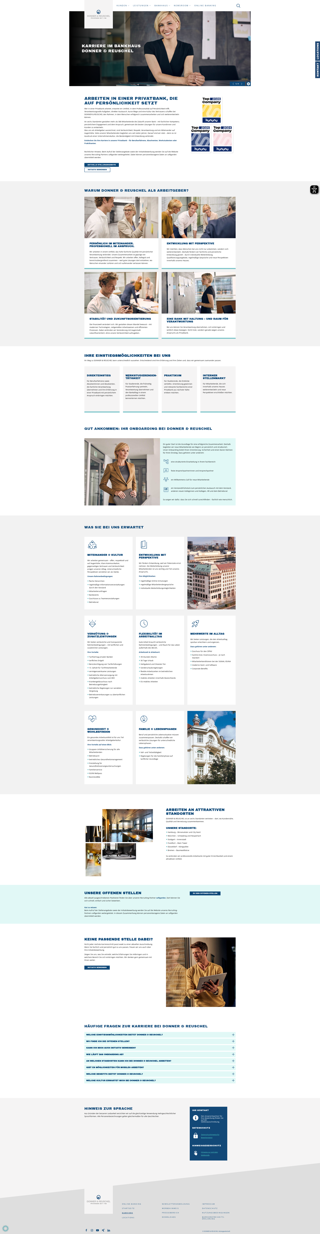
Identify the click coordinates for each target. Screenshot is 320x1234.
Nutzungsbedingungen (216, 1213)
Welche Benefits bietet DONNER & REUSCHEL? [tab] (114, 1074)
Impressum (208, 1204)
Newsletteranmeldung (176, 1204)
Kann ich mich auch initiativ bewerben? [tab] (111, 1048)
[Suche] (238, 5)
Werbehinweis (170, 1208)
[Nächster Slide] (241, 84)
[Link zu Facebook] (86, 1230)
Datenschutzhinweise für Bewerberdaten (210, 1136)
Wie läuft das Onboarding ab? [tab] (105, 1054)
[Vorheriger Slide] (233, 84)
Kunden (122, 5)
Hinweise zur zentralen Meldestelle (209, 1153)
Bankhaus (161, 5)
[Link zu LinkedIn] (109, 1230)
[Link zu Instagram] (92, 1230)
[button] (5, 1228)
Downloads (169, 1217)
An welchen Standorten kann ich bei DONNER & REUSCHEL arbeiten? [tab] (128, 1061)
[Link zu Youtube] (97, 1230)
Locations (317, 51)
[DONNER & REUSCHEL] (98, 14)
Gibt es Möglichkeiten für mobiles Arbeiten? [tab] (115, 1067)
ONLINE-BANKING (131, 1204)
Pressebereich (170, 1213)
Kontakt (317, 70)
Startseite (128, 1208)
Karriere (127, 1213)
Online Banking (205, 5)
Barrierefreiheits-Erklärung (213, 1218)
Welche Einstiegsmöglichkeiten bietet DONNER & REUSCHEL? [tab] (124, 1035)
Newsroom (181, 5)
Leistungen (141, 5)
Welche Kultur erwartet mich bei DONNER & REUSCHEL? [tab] (121, 1080)
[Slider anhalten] (248, 84)
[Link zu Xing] (103, 1230)
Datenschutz (210, 1208)
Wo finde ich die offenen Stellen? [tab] (108, 1041)
